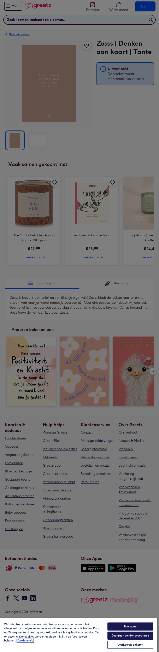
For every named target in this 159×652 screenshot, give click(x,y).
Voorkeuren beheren (130, 644)
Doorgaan (130, 626)
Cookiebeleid (25, 640)
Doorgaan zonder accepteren (130, 635)
